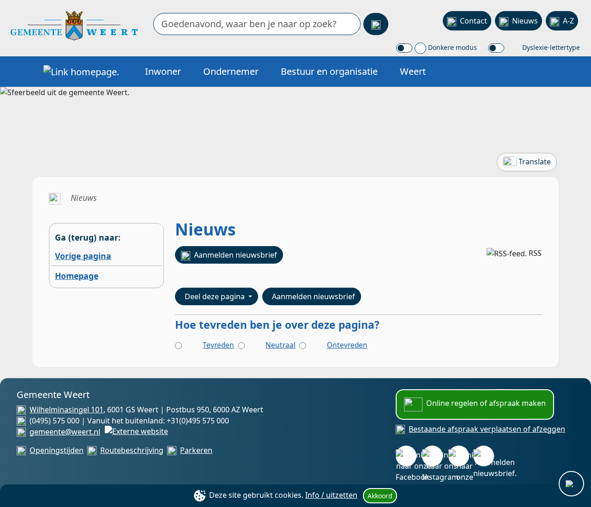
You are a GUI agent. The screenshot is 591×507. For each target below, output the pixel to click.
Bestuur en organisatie (329, 71)
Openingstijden (57, 450)
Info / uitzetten (331, 495)
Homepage (76, 275)
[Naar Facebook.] (406, 456)
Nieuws (525, 21)
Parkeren (196, 450)
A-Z (568, 21)
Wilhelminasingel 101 (66, 409)
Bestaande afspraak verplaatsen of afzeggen (487, 429)
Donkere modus (451, 47)
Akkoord (380, 495)
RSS (535, 253)
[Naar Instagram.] (432, 456)
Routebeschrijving (131, 450)
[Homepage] (74, 25)
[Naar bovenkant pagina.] (571, 483)
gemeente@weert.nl (65, 432)
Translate (535, 162)
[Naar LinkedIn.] (458, 456)
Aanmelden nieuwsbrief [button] (313, 296)
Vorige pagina (83, 255)
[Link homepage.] (81, 71)
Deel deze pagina (216, 296)
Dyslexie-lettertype (550, 47)
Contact (473, 21)
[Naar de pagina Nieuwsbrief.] (483, 456)
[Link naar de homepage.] (54, 197)
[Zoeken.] (375, 24)
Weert (413, 71)
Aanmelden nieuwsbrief (235, 255)
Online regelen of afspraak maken (486, 403)
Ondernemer (231, 71)
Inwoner (163, 71)
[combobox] (257, 24)
